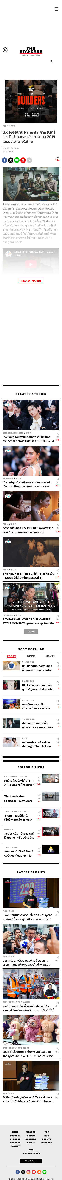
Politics (28, 700)
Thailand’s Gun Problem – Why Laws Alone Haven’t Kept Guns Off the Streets (18, 798)
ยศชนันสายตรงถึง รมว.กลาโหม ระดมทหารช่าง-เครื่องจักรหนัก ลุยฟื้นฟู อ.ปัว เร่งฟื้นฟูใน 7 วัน (38, 706)
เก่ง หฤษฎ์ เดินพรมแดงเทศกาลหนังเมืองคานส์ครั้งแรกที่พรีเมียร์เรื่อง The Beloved (28, 439)
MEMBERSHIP (31, 1160)
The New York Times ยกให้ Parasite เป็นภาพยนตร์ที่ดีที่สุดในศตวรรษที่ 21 (28, 576)
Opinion (15, 1139)
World (24, 811)
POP (13, 125)
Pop (46, 1132)
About (31, 1143)
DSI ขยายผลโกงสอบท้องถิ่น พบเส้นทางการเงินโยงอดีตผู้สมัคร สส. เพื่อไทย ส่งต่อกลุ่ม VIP (37, 668)
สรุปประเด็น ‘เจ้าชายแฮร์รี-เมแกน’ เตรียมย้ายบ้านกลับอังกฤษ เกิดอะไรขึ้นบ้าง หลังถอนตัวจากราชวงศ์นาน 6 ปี (19, 835)
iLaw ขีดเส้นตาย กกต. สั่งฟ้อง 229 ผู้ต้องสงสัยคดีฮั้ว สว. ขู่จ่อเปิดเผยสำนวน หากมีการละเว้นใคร (28, 917)
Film (5, 125)
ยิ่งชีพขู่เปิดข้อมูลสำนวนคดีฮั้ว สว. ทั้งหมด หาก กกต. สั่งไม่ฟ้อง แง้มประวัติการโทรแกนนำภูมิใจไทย (28, 1099)
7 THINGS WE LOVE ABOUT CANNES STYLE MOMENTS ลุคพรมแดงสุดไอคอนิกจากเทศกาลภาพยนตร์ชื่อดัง (28, 621)
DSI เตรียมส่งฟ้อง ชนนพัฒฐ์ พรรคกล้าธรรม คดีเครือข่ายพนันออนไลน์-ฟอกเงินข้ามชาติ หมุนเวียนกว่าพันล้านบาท (26, 963)
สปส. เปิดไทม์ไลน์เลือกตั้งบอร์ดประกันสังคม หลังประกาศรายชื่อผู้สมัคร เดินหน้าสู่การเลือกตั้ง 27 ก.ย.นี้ (19, 853)
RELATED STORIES (31, 394)
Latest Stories (31, 872)
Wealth (31, 1132)
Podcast (15, 1136)
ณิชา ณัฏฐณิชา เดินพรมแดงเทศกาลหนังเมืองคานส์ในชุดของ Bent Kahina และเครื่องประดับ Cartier (27, 484)
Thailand (28, 662)
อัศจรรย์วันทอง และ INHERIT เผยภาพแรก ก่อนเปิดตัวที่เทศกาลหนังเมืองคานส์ (28, 530)
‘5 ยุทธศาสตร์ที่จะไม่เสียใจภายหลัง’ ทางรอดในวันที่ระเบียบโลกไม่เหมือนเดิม (18, 817)
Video (31, 1136)
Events (46, 1139)
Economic (11, 776)
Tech (23, 776)
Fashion (8, 478)
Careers (30, 1139)
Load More (31, 1109)
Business (28, 681)
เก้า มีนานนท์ (13, 148)
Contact (46, 1143)
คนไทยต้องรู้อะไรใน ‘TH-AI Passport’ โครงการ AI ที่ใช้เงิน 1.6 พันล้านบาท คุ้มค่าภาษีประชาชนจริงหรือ (19, 782)
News (15, 1132)
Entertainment (13, 432)
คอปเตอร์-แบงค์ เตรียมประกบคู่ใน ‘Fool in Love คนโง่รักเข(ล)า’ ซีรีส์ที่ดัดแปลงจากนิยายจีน (37, 744)
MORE (31, 631)
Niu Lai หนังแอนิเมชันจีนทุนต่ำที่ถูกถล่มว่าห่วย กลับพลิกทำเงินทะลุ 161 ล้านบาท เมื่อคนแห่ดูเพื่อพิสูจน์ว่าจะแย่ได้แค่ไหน (38, 687)
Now (46, 1136)
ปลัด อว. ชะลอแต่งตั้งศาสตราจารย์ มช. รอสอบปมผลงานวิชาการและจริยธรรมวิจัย (37, 725)
